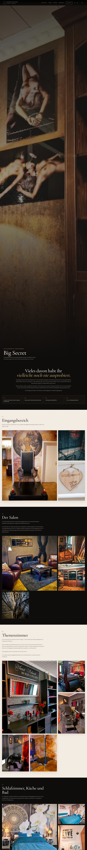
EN (77, 2)
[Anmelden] (82, 2)
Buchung (69, 2)
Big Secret (44, 2)
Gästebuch (61, 2)
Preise (50, 2)
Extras (55, 2)
